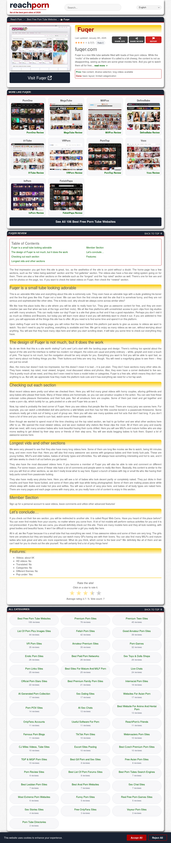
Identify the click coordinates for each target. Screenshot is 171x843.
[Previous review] (14, 47)
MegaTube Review (73, 132)
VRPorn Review (74, 172)
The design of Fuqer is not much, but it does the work (39, 252)
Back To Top (152, 233)
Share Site (120, 41)
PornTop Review (112, 172)
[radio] (72, 593)
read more (99, 65)
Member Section (95, 247)
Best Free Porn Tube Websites (42, 19)
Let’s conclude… (95, 252)
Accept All (136, 837)
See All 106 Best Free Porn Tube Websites (86, 221)
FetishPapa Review (72, 212)
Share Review (136, 41)
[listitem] (34, 620)
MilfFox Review (113, 132)
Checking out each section (25, 256)
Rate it (100, 42)
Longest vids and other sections (28, 261)
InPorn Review (36, 212)
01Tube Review (36, 172)
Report (153, 41)
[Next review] (65, 47)
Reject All (157, 837)
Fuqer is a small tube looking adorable (31, 247)
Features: (91, 256)
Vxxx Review (153, 172)
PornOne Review (35, 132)
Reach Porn (16, 19)
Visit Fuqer (38, 78)
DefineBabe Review (150, 132)
